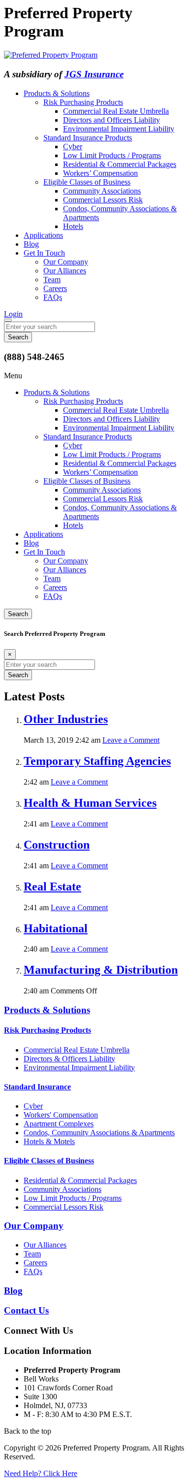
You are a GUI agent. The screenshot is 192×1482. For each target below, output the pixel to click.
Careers (55, 288)
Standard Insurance (37, 1087)
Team (52, 279)
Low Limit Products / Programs (112, 155)
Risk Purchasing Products (83, 102)
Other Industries (66, 719)
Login (13, 314)
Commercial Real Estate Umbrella (116, 111)
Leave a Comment (131, 740)
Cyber (72, 146)
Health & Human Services (90, 802)
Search (18, 614)
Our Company (65, 262)
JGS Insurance (94, 74)
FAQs (52, 297)
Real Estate (52, 886)
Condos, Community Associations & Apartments (99, 1132)
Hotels (73, 226)
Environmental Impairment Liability (118, 129)
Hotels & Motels (49, 1141)
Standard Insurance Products (87, 137)
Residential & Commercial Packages (119, 164)
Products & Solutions (57, 93)
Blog (31, 244)
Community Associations (102, 191)
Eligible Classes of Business (86, 182)
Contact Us (26, 1310)
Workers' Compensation (61, 1115)
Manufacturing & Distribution (101, 969)
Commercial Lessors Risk (103, 200)
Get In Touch (44, 253)
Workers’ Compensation (100, 173)
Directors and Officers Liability (111, 120)
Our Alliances (64, 270)
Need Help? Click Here (40, 1473)
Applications (43, 235)
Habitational (56, 928)
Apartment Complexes (59, 1124)
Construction (57, 844)
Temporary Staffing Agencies (97, 761)
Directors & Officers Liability (69, 1058)
